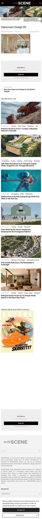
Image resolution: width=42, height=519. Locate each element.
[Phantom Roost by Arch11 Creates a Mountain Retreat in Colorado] (11, 11)
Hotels (22, 194)
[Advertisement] (21, 382)
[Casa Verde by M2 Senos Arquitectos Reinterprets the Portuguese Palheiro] (21, 214)
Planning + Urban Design (18, 260)
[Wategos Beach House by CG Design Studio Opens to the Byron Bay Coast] (21, 280)
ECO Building (5, 161)
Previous (1, 14)
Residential (30, 126)
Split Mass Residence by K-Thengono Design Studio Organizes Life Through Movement (19, 164)
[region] (21, 508)
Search (39, 451)
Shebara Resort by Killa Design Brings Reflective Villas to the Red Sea (20, 197)
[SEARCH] (40, 3)
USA (36, 126)
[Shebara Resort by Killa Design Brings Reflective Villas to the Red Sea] (21, 181)
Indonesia (19, 161)
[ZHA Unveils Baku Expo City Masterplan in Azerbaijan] (21, 247)
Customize (20, 515)
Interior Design (22, 126)
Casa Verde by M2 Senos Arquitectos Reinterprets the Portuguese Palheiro (16, 230)
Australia (13, 293)
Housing (13, 126)
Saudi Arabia (29, 194)
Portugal (20, 227)
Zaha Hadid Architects (33, 260)
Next (41, 14)
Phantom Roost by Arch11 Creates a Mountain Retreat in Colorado (11, 19)
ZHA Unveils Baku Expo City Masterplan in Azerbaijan (17, 263)
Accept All (21, 510)
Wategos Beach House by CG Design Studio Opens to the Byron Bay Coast (18, 296)
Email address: (21, 67)
